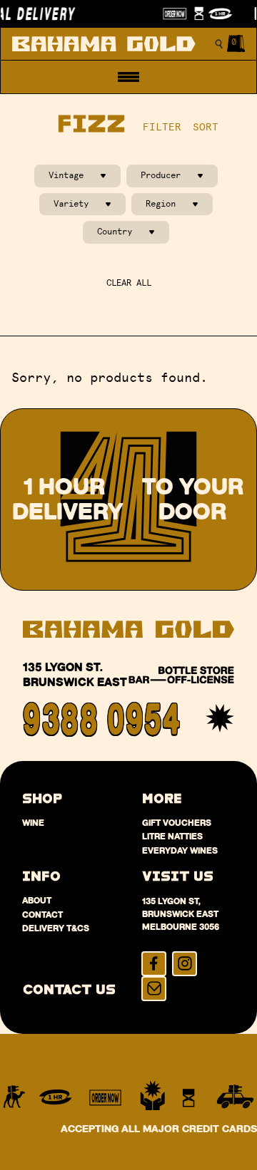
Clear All (128, 283)
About (36, 900)
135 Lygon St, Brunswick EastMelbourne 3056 (180, 914)
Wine (33, 822)
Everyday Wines (180, 850)
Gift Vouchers (176, 822)
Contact (42, 914)
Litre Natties (172, 836)
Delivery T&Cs (55, 928)
